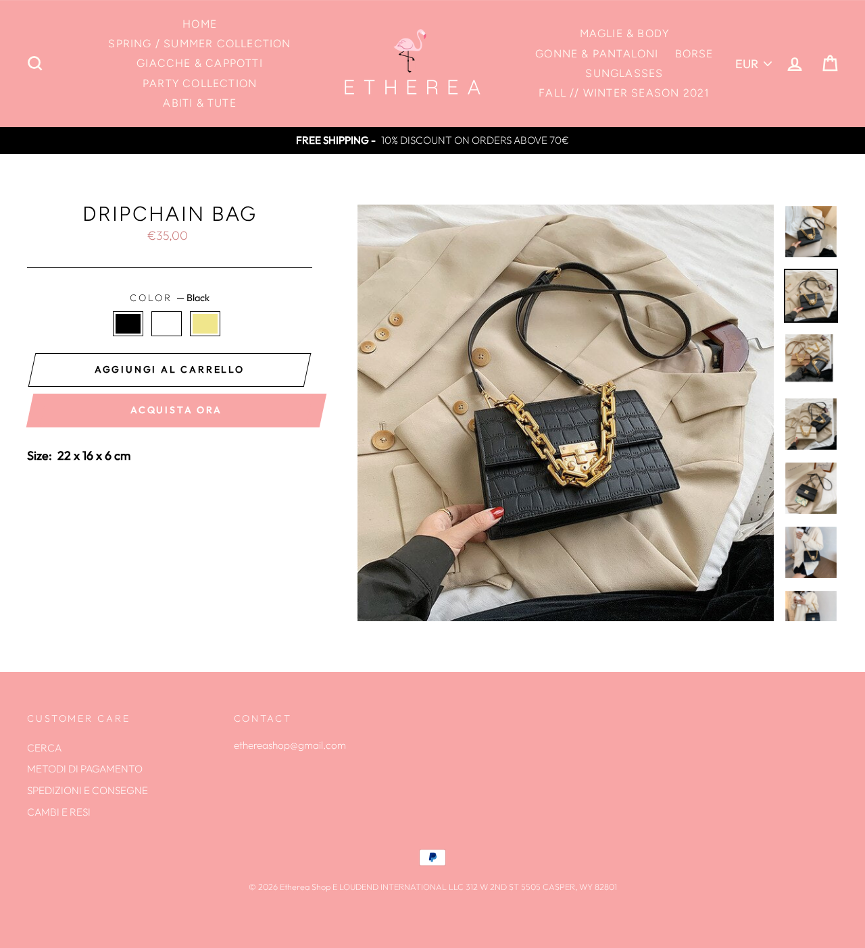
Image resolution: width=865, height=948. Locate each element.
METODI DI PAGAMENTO (85, 768)
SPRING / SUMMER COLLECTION (199, 43)
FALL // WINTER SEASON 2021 (624, 92)
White (166, 323)
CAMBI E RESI (59, 812)
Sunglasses (624, 73)
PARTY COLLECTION (200, 83)
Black (128, 323)
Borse (694, 53)
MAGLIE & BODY (625, 33)
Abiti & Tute (199, 103)
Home (199, 24)
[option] (432, 140)
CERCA (44, 747)
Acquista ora (176, 410)
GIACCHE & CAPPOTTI (200, 63)
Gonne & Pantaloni (596, 53)
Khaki (205, 323)
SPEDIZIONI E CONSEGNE (87, 790)
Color (169, 298)
